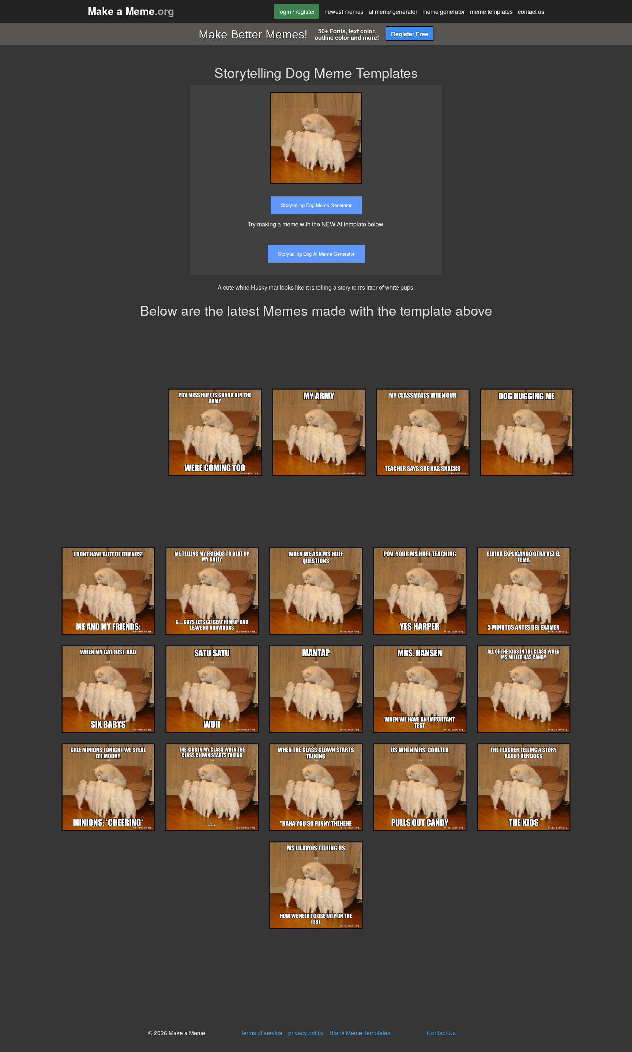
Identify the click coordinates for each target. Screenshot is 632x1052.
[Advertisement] (514, 136)
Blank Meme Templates (360, 1033)
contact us (531, 11)
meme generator (443, 11)
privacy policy (306, 1033)
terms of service (262, 1033)
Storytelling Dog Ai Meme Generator (316, 253)
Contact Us (441, 1033)
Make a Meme (131, 10)
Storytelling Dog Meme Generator (316, 205)
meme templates (491, 11)
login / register (296, 11)
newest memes (344, 11)
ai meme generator (393, 11)
